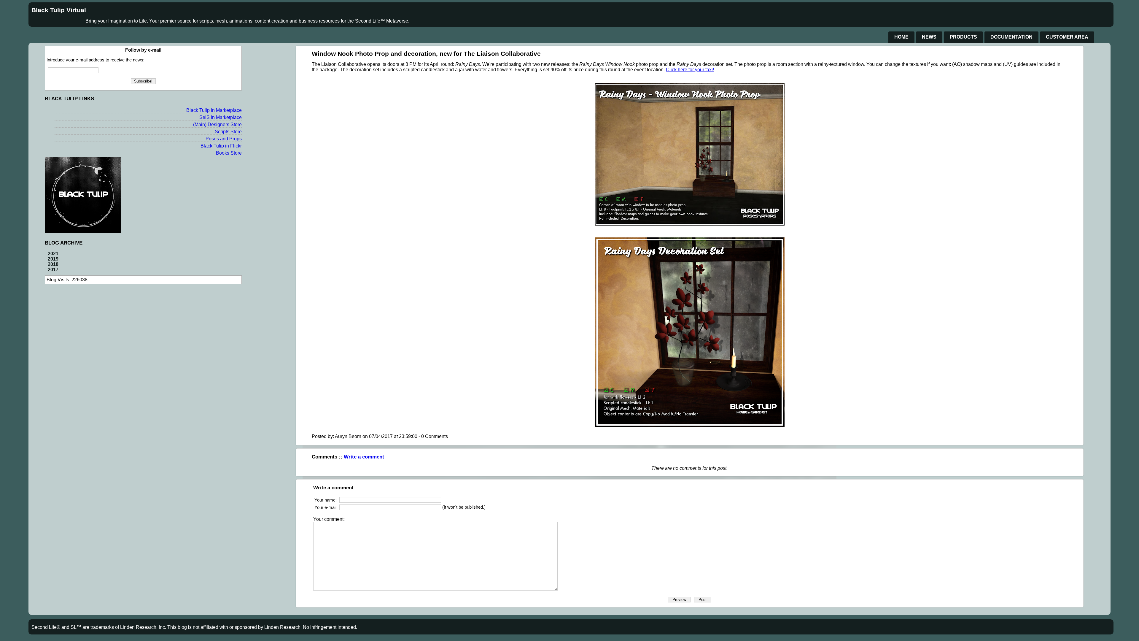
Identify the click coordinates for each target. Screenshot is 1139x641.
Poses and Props (224, 138)
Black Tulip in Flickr (221, 145)
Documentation (1011, 36)
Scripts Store (228, 131)
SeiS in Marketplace (220, 117)
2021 (53, 253)
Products (963, 36)
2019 (53, 258)
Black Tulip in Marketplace (214, 110)
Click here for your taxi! (690, 69)
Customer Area (1067, 36)
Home (901, 36)
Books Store (229, 153)
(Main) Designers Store (217, 124)
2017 (53, 269)
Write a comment (364, 457)
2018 (53, 264)
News (929, 36)
